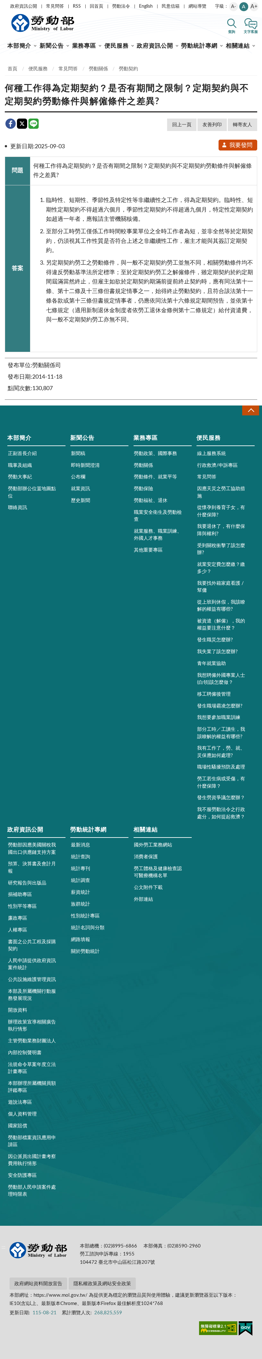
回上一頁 (181, 124)
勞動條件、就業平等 (155, 477)
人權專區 (17, 930)
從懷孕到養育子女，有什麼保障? (221, 511)
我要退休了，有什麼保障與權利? (221, 530)
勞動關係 (98, 68)
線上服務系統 (211, 453)
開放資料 (17, 1010)
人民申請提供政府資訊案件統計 (32, 964)
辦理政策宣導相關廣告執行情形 (32, 1025)
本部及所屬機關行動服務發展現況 (32, 995)
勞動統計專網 (199, 46)
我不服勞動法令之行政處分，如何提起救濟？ (221, 813)
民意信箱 (171, 6)
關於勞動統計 (85, 951)
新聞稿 (78, 453)
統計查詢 (80, 856)
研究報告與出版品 (27, 883)
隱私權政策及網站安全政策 (102, 1283)
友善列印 (212, 124)
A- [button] (233, 6)
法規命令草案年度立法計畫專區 (32, 1068)
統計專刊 (80, 868)
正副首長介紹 (22, 453)
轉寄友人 (242, 124)
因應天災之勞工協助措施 (221, 492)
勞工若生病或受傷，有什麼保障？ (221, 782)
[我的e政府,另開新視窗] (245, 1329)
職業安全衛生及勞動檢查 (158, 516)
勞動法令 (121, 6)
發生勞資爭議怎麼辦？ (221, 797)
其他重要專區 (148, 550)
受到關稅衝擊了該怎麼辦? (221, 549)
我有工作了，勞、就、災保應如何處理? (221, 752)
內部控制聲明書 (25, 1052)
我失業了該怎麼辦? (217, 651)
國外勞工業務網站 (153, 845)
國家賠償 (17, 1125)
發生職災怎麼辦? (215, 639)
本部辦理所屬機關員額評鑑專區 (32, 1087)
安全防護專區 (22, 1175)
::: (3, 5)
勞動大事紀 (20, 477)
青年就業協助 (211, 663)
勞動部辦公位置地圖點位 (32, 492)
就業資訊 (80, 488)
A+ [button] (254, 6)
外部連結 (143, 899)
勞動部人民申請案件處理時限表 (32, 1191)
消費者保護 (146, 856)
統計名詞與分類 (87, 927)
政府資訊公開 (23, 6)
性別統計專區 (85, 916)
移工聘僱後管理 (214, 694)
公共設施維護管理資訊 (32, 979)
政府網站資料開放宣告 (38, 1283)
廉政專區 (17, 918)
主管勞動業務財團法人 (32, 1041)
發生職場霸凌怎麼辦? (220, 706)
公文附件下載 (148, 887)
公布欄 (78, 477)
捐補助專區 (20, 894)
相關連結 (238, 46)
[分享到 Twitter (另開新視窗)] (22, 124)
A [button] (243, 6)
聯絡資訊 (17, 507)
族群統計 (80, 904)
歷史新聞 (80, 500)
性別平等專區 (22, 906)
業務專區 (84, 46)
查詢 (231, 32)
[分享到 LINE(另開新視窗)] (33, 124)
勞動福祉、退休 (150, 500)
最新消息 (80, 845)
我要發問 (240, 145)
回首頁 (96, 6)
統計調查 (80, 880)
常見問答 (55, 6)
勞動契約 (128, 68)
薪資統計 (80, 892)
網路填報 (80, 939)
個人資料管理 (22, 1114)
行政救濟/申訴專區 (217, 465)
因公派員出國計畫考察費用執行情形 (32, 1160)
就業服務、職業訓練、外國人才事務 (158, 535)
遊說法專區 (20, 1102)
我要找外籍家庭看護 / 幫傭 (220, 587)
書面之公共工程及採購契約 (32, 945)
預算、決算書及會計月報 (32, 867)
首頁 (12, 68)
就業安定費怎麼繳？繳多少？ (221, 568)
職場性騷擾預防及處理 (221, 767)
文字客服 (251, 32)
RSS (77, 6)
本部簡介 (19, 46)
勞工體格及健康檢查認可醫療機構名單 (158, 872)
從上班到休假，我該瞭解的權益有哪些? (221, 606)
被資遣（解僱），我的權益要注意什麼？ (221, 624)
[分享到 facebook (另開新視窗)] (10, 124)
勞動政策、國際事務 (155, 453)
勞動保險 (143, 488)
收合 (250, 410)
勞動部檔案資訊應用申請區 (32, 1141)
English (146, 6)
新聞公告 (52, 46)
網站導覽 (197, 6)
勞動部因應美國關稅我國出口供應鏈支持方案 (32, 848)
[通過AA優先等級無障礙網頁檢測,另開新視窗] (218, 1329)
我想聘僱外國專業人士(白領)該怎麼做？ (221, 679)
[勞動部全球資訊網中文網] (43, 23)
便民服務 (116, 46)
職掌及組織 (20, 465)
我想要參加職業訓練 (218, 717)
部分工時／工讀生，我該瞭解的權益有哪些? (221, 733)
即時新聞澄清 (85, 465)
